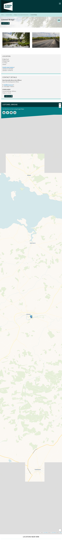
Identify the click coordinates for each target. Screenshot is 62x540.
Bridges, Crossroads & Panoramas (21, 14)
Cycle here (14, 112)
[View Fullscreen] (60, 530)
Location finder (9, 14)
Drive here (3, 112)
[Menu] (59, 3)
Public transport (11, 112)
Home (2, 14)
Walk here (7, 112)
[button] (16, 33)
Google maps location (8, 67)
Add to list (4, 23)
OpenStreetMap (46, 532)
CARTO (61, 532)
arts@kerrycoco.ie (8, 85)
